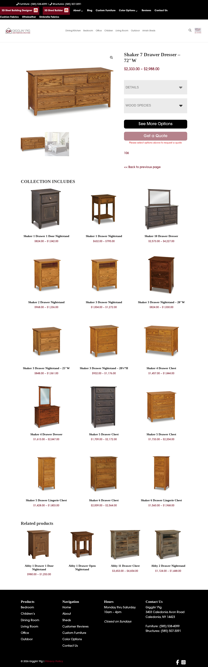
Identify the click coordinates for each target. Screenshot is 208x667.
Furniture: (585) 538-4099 (33, 4)
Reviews (146, 10)
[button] (111, 57)
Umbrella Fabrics (49, 17)
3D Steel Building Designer (17, 10)
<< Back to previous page (142, 167)
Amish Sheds (148, 31)
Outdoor (135, 31)
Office (99, 31)
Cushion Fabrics (9, 17)
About (76, 10)
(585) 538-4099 (169, 626)
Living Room (122, 31)
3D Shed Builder (53, 10)
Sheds (66, 620)
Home (66, 607)
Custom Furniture (106, 10)
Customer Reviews (75, 626)
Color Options (127, 10)
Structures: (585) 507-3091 (66, 4)
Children (108, 31)
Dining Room (30, 620)
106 (126, 153)
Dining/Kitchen (73, 31)
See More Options (155, 124)
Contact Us (161, 10)
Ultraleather (29, 17)
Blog (89, 10)
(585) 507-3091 (171, 631)
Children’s (28, 614)
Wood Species (138, 105)
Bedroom (88, 31)
